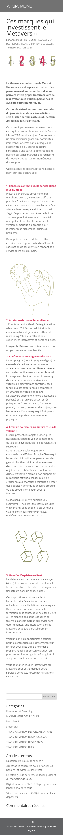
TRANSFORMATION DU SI (19, 47)
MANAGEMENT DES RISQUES (22, 716)
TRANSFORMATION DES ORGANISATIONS (29, 731)
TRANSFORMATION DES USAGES (37, 43)
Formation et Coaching (19, 711)
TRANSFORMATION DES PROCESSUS (26, 737)
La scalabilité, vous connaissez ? (24, 761)
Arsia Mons (16, 39)
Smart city (12, 726)
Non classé (12, 721)
